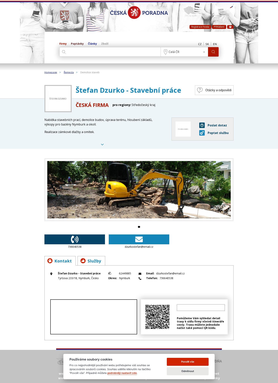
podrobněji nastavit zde (122, 372)
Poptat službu (218, 133)
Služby (94, 261)
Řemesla (69, 72)
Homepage (50, 72)
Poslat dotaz (217, 125)
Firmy (63, 43)
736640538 (75, 246)
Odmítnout (187, 371)
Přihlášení (219, 26)
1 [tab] (139, 227)
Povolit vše (187, 361)
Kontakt (63, 261)
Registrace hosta (200, 26)
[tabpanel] (139, 189)
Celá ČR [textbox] (174, 52)
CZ (200, 44)
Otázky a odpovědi (218, 90)
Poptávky (77, 43)
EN (215, 44)
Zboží (104, 43)
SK (207, 44)
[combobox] (184, 51)
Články (92, 43)
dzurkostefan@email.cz (139, 246)
